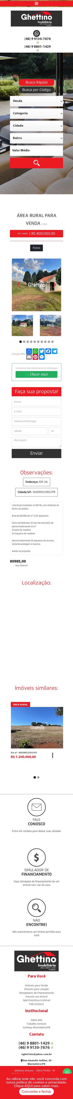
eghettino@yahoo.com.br (36, 1054)
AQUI (28, 1086)
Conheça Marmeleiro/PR (36, 1027)
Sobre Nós (36, 1020)
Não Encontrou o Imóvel (36, 1000)
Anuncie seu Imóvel (36, 997)
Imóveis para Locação (36, 989)
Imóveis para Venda (36, 985)
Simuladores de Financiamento (36, 993)
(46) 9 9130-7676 (37, 39)
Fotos (36, 248)
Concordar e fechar (36, 1091)
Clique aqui (39, 374)
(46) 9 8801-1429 (37, 47)
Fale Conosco (36, 1004)
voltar (44, 224)
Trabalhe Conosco (36, 1024)
